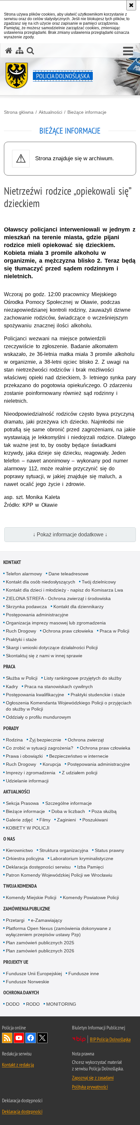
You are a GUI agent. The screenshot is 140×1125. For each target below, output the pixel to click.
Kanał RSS (7, 1038)
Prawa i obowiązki (24, 756)
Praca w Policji (114, 631)
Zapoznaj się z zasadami (93, 1077)
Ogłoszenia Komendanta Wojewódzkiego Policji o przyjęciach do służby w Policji (69, 706)
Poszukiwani (95, 819)
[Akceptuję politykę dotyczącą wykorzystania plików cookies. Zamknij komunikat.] (131, 5)
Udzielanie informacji (27, 780)
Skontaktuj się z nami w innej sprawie (44, 655)
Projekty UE (15, 962)
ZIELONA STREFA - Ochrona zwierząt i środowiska (58, 598)
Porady (11, 728)
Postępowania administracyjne (37, 614)
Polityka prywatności (90, 1086)
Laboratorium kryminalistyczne (81, 858)
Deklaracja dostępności (22, 1111)
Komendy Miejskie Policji (31, 897)
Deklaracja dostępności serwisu (38, 867)
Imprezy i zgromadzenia (30, 772)
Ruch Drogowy (21, 631)
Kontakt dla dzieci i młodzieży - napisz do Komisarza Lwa (64, 590)
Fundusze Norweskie (27, 981)
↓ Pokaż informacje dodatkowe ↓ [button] (70, 534)
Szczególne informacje (68, 803)
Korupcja (52, 764)
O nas (9, 838)
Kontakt (12, 562)
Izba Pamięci (90, 867)
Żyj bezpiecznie (45, 739)
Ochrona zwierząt (86, 739)
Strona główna (19, 112)
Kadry (12, 686)
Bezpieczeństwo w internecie (78, 756)
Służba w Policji (21, 678)
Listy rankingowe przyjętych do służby (82, 678)
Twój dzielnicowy (99, 581)
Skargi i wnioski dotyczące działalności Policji (52, 647)
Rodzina (14, 739)
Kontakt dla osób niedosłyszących (40, 581)
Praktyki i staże (21, 639)
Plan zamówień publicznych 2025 (40, 942)
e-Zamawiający (46, 920)
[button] (30, 50)
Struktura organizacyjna (63, 850)
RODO (33, 1004)
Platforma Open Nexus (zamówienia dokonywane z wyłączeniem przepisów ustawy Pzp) (58, 931)
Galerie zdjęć (19, 819)
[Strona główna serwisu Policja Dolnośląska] (8, 50)
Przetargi (15, 920)
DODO (13, 1004)
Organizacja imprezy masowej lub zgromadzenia (56, 622)
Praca (9, 666)
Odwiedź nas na (19, 1038)
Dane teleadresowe (69, 573)
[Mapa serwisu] (19, 50)
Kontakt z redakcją (18, 1064)
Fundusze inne (83, 973)
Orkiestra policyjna (25, 858)
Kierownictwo (19, 850)
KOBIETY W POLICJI (27, 828)
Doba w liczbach (68, 811)
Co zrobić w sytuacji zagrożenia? (39, 748)
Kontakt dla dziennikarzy (78, 606)
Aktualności (50, 112)
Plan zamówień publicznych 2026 (40, 950)
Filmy (44, 819)
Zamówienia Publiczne (26, 908)
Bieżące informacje (86, 112)
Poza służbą (104, 811)
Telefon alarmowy (24, 573)
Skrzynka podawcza (26, 606)
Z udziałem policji (79, 772)
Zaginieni (66, 819)
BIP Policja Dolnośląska (110, 1039)
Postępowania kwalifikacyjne (35, 694)
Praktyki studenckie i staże (98, 694)
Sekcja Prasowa (22, 803)
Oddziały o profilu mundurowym (38, 717)
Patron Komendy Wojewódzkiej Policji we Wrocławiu (59, 875)
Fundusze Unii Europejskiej (34, 973)
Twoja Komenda (20, 886)
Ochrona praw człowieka (68, 631)
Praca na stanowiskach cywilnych (58, 686)
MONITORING (61, 1004)
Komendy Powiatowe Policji (91, 897)
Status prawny (109, 850)
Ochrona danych (21, 992)
